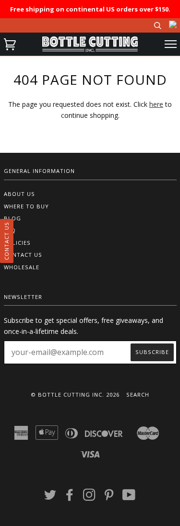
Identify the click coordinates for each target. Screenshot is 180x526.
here (156, 104)
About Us (19, 193)
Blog (12, 218)
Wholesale (21, 267)
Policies (17, 242)
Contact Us (23, 254)
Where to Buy (26, 206)
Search (137, 394)
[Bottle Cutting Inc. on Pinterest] (109, 497)
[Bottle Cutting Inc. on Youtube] (129, 497)
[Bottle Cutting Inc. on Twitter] (50, 497)
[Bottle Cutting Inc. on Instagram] (89, 497)
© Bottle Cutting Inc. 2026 (75, 394)
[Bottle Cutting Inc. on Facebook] (69, 497)
